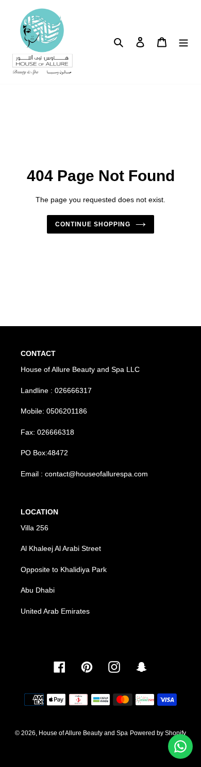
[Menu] (183, 42)
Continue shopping (92, 224)
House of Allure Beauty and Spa (83, 733)
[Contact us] (180, 746)
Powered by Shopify (158, 733)
